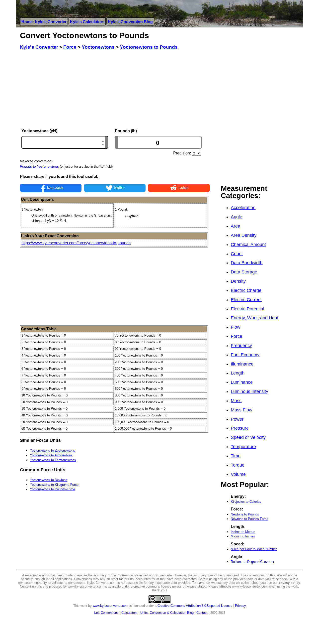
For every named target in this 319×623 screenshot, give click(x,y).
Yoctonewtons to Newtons (48, 480)
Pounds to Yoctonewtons (39, 166)
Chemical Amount (248, 244)
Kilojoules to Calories (246, 501)
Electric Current (246, 299)
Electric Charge (246, 290)
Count (237, 253)
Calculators (129, 613)
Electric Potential (247, 308)
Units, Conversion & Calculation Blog (167, 613)
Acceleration (243, 207)
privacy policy (289, 583)
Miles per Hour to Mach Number (254, 549)
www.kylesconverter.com (110, 606)
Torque (237, 465)
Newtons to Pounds (245, 514)
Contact (202, 613)
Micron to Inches (243, 536)
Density (238, 281)
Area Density (243, 235)
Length (237, 373)
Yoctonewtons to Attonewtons (51, 455)
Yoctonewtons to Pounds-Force (52, 489)
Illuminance (242, 364)
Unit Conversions (106, 613)
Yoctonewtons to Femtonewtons (53, 460)
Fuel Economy (245, 354)
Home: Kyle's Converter (44, 22)
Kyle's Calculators (87, 22)
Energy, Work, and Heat (254, 317)
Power (237, 419)
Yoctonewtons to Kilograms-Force (54, 485)
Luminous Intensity (249, 391)
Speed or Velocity (248, 437)
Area (235, 226)
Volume (238, 474)
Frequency (241, 345)
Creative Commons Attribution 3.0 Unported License (195, 606)
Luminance (242, 382)
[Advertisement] (115, 89)
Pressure (240, 428)
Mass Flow (241, 409)
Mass (236, 400)
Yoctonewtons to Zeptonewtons (52, 450)
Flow (235, 327)
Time (235, 455)
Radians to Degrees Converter (252, 562)
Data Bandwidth (246, 262)
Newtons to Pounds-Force (249, 519)
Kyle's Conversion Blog (130, 22)
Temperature (243, 446)
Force (236, 336)
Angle (236, 216)
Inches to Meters (243, 532)
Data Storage (244, 271)
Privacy (240, 606)
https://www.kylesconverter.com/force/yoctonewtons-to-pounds (76, 243)
